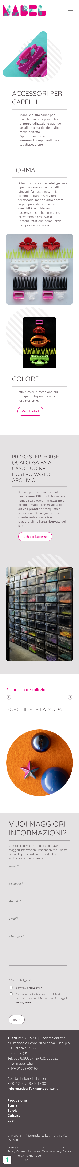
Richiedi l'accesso (35, 536)
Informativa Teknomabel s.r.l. (33, 1088)
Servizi (13, 1110)
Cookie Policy (20, 1153)
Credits (66, 1151)
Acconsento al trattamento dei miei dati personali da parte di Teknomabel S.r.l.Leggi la (42, 998)
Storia (13, 1105)
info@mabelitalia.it (38, 1135)
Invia (16, 1020)
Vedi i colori (30, 411)
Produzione (17, 1100)
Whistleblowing (52, 1151)
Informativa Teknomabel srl (33, 1155)
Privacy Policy (23, 1002)
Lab (11, 1120)
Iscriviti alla (29, 988)
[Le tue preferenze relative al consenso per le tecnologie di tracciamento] (7, 1160)
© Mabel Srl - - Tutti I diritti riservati (37, 1137)
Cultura (14, 1115)
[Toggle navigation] (70, 11)
